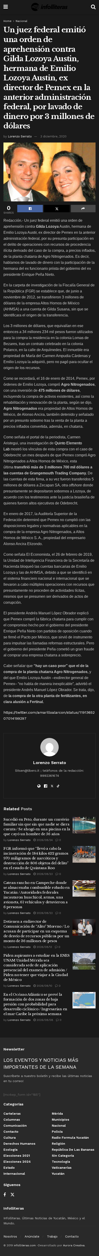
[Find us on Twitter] (12, 1195)
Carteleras (12, 1113)
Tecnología (61, 1161)
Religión (58, 1143)
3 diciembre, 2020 (53, 136)
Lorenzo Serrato (20, 136)
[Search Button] (93, 7)
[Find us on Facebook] (4, 1195)
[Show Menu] (5, 7)
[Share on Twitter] (57, 208)
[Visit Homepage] (49, 7)
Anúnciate (32, 1236)
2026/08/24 (44, 840)
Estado (9, 1167)
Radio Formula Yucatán (70, 1137)
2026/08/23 (44, 874)
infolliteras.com (25, 1245)
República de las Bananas (73, 1149)
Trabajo (52, 1236)
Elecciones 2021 (16, 1155)
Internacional (14, 1173)
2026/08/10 (44, 985)
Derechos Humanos (19, 1143)
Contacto (10, 1131)
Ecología (10, 1149)
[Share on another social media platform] (83, 208)
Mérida (57, 1113)
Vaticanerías (62, 1167)
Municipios (60, 1119)
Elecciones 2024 (17, 1161)
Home (7, 21)
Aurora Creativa (73, 1245)
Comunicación (15, 1125)
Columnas (11, 1119)
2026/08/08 (44, 1020)
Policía (57, 1131)
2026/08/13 (44, 947)
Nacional (21, 21)
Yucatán (58, 1173)
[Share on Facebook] (30, 208)
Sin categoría (63, 1155)
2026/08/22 (44, 913)
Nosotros (10, 1236)
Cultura (9, 1137)
